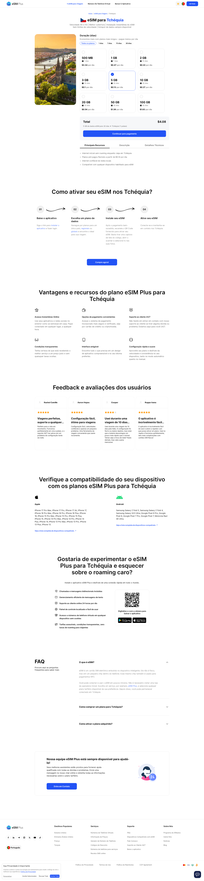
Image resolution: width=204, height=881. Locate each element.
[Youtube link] (34, 837)
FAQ (128, 833)
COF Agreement (146, 865)
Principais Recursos (95, 145)
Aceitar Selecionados (29, 876)
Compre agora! (102, 262)
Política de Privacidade (84, 865)
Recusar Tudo (43, 876)
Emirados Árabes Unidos (63, 837)
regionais (85, 228)
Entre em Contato (62, 786)
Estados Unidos (60, 833)
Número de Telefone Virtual (99, 4)
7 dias (109, 43)
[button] (183, 3)
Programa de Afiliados (172, 833)
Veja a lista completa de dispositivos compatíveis (54, 531)
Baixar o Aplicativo (123, 4)
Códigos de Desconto (99, 845)
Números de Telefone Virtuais (102, 833)
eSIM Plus (132, 686)
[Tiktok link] (40, 837)
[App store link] (139, 620)
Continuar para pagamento (124, 134)
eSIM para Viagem (75, 4)
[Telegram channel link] (19, 837)
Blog (165, 845)
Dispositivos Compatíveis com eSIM (141, 837)
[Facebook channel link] (8, 837)
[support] (197, 874)
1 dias (101, 43)
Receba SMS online (98, 853)
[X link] (29, 837)
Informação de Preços (99, 837)
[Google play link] (125, 620)
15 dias (119, 43)
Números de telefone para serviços (104, 849)
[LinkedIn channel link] (13, 837)
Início (90, 14)
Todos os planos (88, 43)
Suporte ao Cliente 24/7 (136, 845)
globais (74, 231)
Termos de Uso (105, 865)
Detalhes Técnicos (154, 145)
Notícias (167, 841)
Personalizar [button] (7, 876)
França (57, 841)
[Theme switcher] (178, 3)
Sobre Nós (168, 837)
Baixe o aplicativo (134, 849)
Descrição (124, 145)
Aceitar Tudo (55, 876)
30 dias (129, 43)
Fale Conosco (132, 841)
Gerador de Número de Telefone (103, 841)
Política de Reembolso (125, 865)
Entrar (192, 4)
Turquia (57, 845)
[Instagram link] (24, 837)
